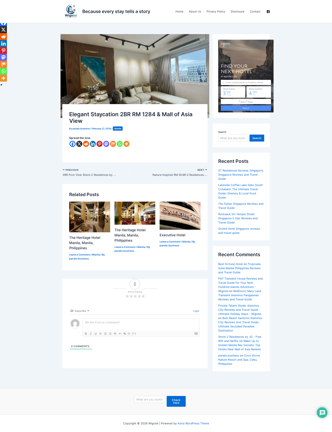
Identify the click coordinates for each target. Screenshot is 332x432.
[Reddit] (86, 144)
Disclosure (237, 11)
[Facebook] (268, 11)
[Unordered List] (110, 334)
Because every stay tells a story (116, 11)
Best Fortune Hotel (230, 264)
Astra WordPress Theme (193, 423)
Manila (117, 128)
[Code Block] (119, 334)
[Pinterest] (99, 144)
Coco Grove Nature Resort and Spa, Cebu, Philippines (239, 359)
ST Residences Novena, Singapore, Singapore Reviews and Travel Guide (241, 174)
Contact (255, 11)
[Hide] (1, 84)
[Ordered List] (105, 334)
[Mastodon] (106, 144)
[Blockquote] (115, 334)
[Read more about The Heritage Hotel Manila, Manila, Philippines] (89, 216)
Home (179, 11)
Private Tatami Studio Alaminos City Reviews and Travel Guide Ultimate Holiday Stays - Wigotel (239, 310)
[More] (126, 144)
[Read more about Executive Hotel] (180, 215)
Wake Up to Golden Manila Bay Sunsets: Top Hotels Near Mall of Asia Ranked (239, 345)
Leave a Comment (79, 254)
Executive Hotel (172, 235)
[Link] (124, 334)
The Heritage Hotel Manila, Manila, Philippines (84, 243)
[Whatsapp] (120, 144)
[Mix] (113, 144)
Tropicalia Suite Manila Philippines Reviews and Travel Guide (239, 268)
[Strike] (100, 334)
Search (222, 131)
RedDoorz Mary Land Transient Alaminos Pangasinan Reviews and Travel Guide (239, 295)
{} (129, 333)
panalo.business (228, 355)
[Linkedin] (93, 144)
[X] (79, 144)
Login (195, 310)
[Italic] (90, 334)
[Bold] (86, 334)
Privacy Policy (216, 11)
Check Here (176, 401)
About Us (195, 11)
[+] (134, 333)
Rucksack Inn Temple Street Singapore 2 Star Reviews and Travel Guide (238, 218)
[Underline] (95, 334)
